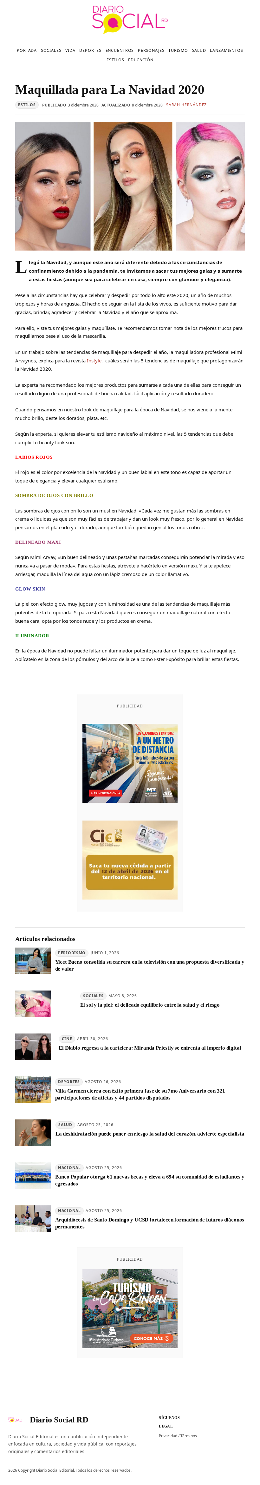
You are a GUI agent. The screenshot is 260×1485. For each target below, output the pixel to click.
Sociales (93, 995)
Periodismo (72, 952)
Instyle (94, 360)
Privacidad (168, 1436)
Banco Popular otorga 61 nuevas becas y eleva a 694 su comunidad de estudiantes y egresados (149, 1180)
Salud (65, 1124)
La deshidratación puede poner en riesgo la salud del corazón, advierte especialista (149, 1134)
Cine (67, 1038)
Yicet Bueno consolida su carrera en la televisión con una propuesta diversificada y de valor (149, 965)
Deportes (69, 1081)
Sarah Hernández (186, 104)
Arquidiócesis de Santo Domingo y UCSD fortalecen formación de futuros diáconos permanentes (149, 1223)
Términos (188, 1436)
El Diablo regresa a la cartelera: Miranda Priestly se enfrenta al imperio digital (150, 1048)
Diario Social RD (59, 1419)
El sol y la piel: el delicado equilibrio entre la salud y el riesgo (150, 1005)
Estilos (27, 104)
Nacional (69, 1167)
